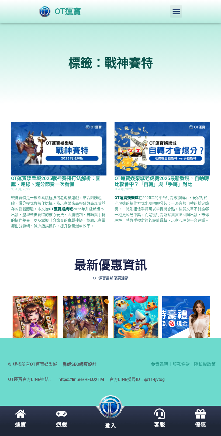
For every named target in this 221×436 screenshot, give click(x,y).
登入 (110, 426)
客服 (159, 424)
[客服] (159, 413)
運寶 (20, 424)
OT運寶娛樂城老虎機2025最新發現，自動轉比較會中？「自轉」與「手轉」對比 (162, 181)
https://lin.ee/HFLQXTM (81, 379)
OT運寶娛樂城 (61, 209)
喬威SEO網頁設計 (79, 364)
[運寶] (20, 413)
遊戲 (61, 424)
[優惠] (200, 413)
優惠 (200, 424)
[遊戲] (61, 413)
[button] (176, 11)
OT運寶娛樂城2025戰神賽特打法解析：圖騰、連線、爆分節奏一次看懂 (56, 181)
